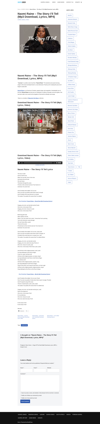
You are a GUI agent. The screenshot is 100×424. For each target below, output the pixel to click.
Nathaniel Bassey (72, 124)
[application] (40, 162)
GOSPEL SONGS (25, 9)
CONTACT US (69, 2)
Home (19, 9)
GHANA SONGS (50, 414)
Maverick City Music (33, 98)
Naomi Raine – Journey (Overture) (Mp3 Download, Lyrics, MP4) (23, 317)
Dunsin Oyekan (71, 53)
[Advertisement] (40, 63)
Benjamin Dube (71, 23)
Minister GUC (71, 117)
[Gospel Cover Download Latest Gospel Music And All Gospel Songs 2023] (22, 2)
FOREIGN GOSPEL (77, 414)
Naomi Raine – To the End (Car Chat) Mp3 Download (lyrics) (38, 317)
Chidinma (70, 38)
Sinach (69, 140)
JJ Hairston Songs (72, 76)
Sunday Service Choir (73, 151)
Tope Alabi (70, 163)
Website (49, 367)
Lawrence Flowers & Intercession (73, 100)
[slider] (60, 162)
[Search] (81, 2)
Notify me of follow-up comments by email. (31, 395)
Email (35, 367)
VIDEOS (68, 414)
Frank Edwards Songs (73, 61)
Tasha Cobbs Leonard (73, 155)
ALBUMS (42, 414)
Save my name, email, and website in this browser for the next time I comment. (40, 392)
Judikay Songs (71, 84)
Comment (23, 373)
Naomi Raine (24, 325)
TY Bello (70, 170)
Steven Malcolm (72, 147)
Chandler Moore (72, 34)
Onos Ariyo (70, 128)
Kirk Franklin (71, 92)
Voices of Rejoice (72, 178)
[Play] (19, 163)
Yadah (69, 182)
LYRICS (27, 19)
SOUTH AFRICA (60, 414)
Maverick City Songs (73, 109)
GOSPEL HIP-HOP (22, 418)
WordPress (29, 422)
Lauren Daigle (71, 96)
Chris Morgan (71, 42)
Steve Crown (71, 144)
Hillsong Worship (72, 73)
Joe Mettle (70, 80)
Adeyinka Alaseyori (72, 19)
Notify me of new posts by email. (29, 398)
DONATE (77, 2)
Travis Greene (71, 167)
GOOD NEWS (60, 2)
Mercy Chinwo (71, 113)
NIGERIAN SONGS (33, 414)
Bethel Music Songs (72, 27)
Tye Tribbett (70, 174)
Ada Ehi (70, 15)
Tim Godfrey (71, 159)
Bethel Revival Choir (73, 30)
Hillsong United (71, 69)
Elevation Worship (72, 57)
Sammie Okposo (72, 136)
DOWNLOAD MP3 (40, 165)
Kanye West (71, 88)
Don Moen (70, 50)
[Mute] (56, 163)
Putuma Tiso (71, 132)
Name (22, 367)
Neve (19, 422)
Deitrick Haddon (72, 46)
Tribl (79, 167)
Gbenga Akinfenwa (72, 65)
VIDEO (54, 2)
